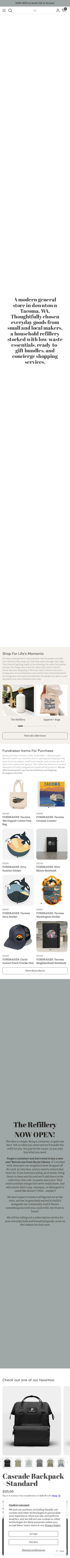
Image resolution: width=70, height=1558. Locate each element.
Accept (33, 1533)
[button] (10, 10)
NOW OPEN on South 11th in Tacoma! (35, 3)
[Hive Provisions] (34, 10)
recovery (26, 758)
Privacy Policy (53, 1525)
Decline (33, 1542)
